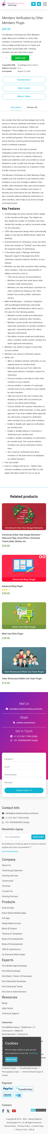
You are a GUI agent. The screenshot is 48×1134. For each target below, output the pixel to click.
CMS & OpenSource (11, 949)
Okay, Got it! (11, 1059)
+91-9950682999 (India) (26, 740)
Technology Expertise (12, 870)
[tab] (16, 107)
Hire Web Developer (11, 971)
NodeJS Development (12, 944)
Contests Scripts (9, 1068)
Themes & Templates (12, 933)
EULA (32, 1129)
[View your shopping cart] (33, 4)
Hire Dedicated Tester (12, 986)
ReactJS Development (12, 939)
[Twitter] (8, 1111)
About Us (6, 865)
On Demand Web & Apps (13, 954)
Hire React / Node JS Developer (17, 976)
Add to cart (20, 58)
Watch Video (24, 96)
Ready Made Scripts (11, 923)
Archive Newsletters (10, 851)
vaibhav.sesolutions (25, 722)
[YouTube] (14, 1111)
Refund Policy (10, 1126)
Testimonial (7, 880)
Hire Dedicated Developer (14, 981)
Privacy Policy (24, 1126)
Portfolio (6, 886)
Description (16, 107)
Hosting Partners (10, 896)
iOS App (5, 918)
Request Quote (23, 790)
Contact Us (7, 891)
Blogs (4, 1003)
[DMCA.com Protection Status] (38, 1110)
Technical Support (10, 1013)
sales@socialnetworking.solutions (25, 709)
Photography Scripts (10, 1072)
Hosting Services (10, 875)
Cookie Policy (38, 1126)
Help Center (24, 88)
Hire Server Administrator (14, 991)
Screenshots (24, 80)
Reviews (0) (32, 107)
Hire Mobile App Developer (14, 965)
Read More (33, 1053)
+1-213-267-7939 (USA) (25, 736)
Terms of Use (21, 1129)
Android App (8, 907)
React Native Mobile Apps (14, 913)
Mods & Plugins (9, 928)
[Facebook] (3, 1111)
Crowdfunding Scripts (28, 1068)
